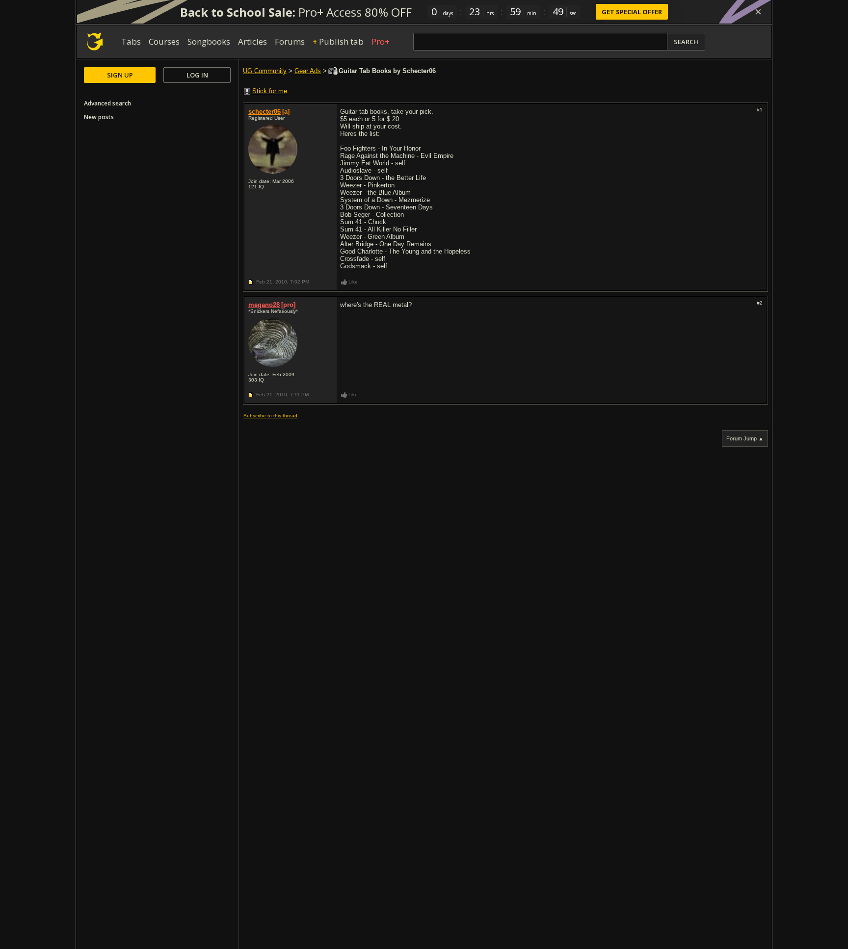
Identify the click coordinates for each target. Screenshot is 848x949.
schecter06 (264, 111)
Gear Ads (307, 71)
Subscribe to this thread (270, 415)
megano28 (264, 304)
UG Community (265, 71)
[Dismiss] (758, 12)
